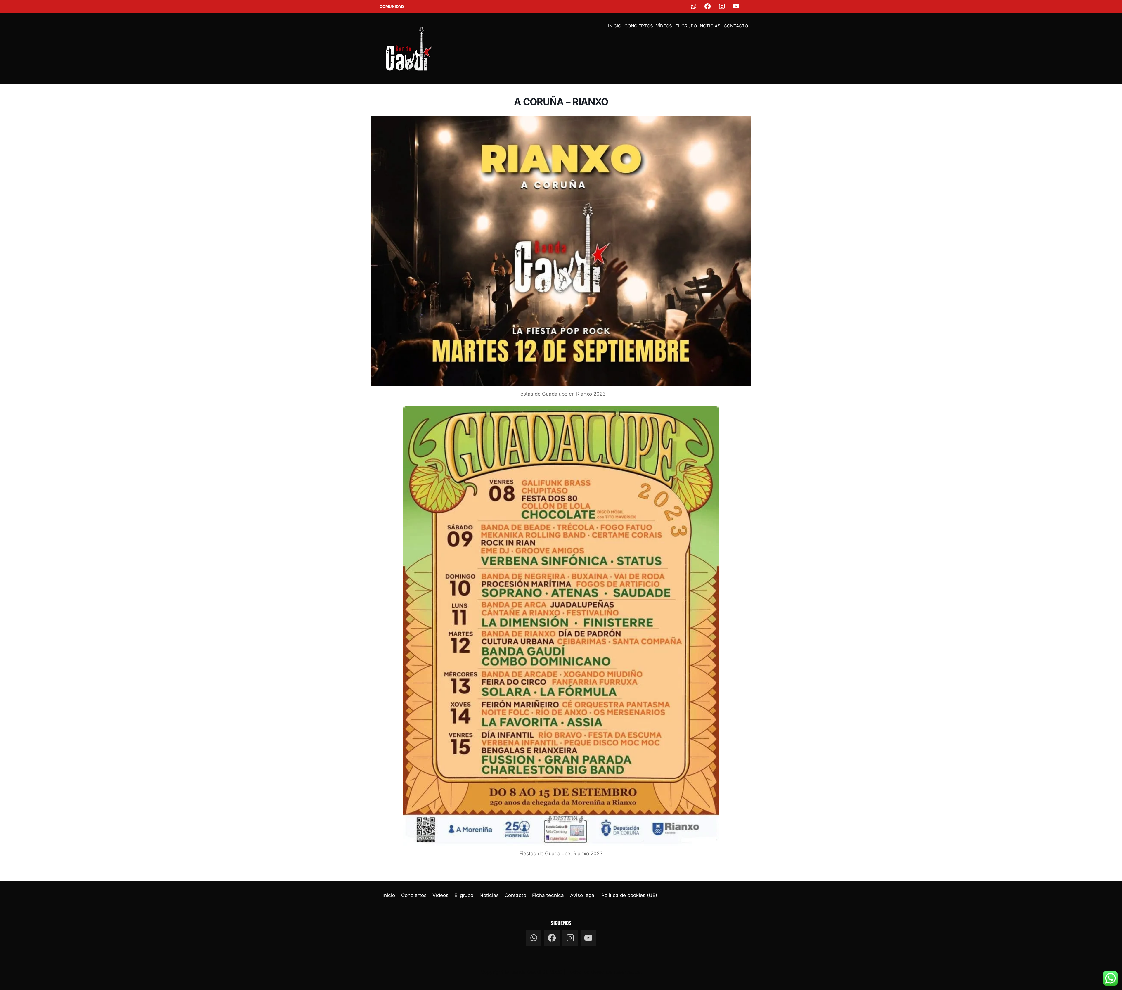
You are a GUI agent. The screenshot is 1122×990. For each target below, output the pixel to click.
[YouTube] (736, 6)
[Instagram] (722, 6)
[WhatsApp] (693, 6)
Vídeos (664, 26)
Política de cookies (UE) (629, 895)
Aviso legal (582, 895)
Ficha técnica (548, 895)
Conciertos (638, 26)
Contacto (736, 26)
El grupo (686, 26)
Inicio (614, 26)
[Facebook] (708, 6)
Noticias (710, 26)
